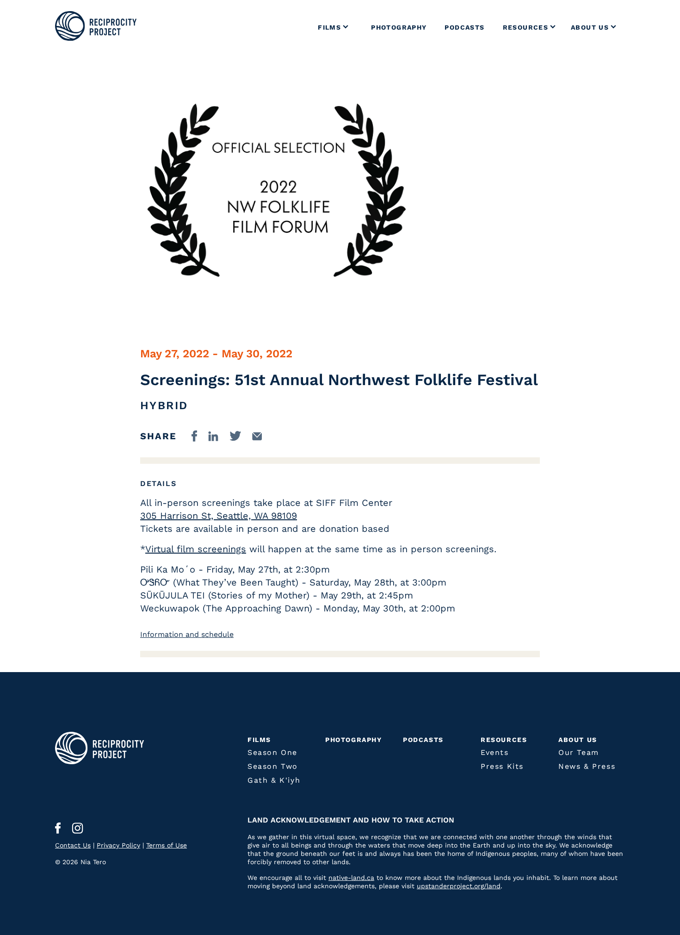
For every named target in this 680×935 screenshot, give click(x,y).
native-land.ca (351, 877)
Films (259, 739)
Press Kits (502, 766)
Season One (272, 752)
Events (495, 752)
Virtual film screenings (195, 549)
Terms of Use (166, 845)
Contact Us (73, 845)
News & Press (586, 766)
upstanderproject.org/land (459, 886)
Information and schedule (187, 634)
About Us (577, 739)
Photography (353, 739)
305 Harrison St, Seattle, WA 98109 (218, 515)
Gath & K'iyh (273, 780)
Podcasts (423, 739)
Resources (504, 739)
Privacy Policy (118, 845)
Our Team (578, 752)
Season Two (272, 766)
